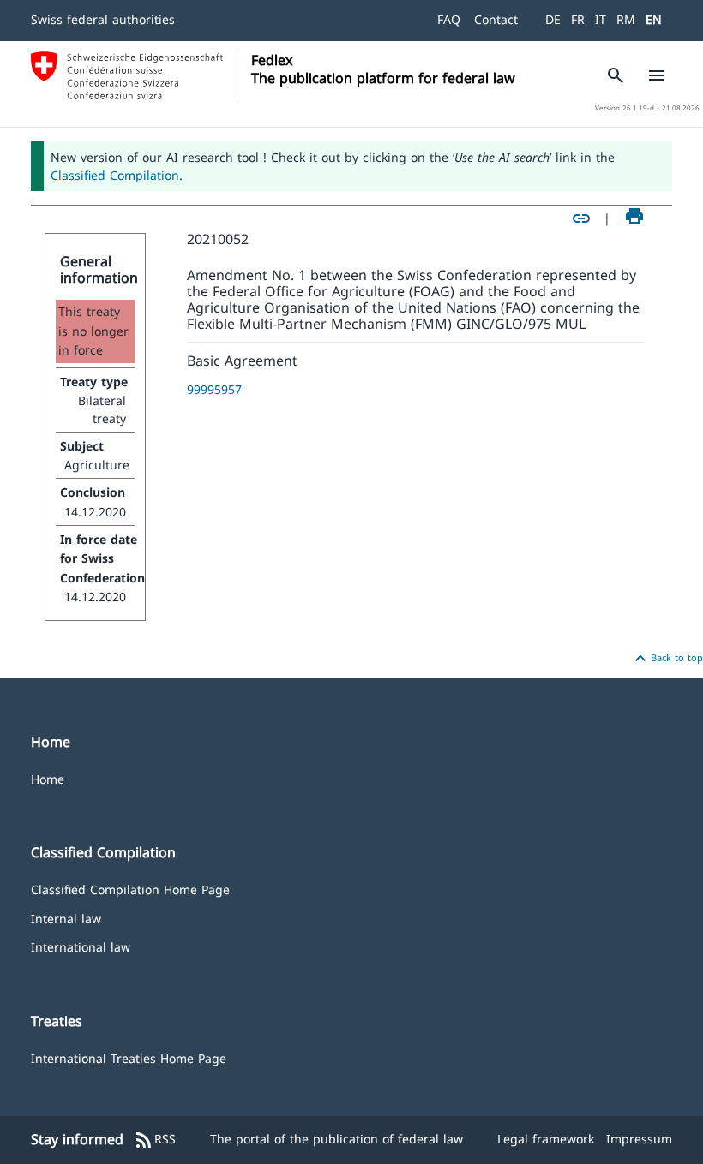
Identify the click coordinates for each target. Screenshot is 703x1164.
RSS (155, 1140)
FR (578, 19)
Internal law (66, 917)
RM (625, 19)
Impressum (639, 1139)
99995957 (214, 389)
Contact (496, 19)
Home (47, 778)
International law (80, 946)
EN (654, 19)
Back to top (666, 658)
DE (553, 19)
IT (600, 19)
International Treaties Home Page (128, 1057)
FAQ (448, 19)
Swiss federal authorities (103, 19)
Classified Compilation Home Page (130, 888)
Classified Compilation (115, 175)
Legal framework (545, 1139)
